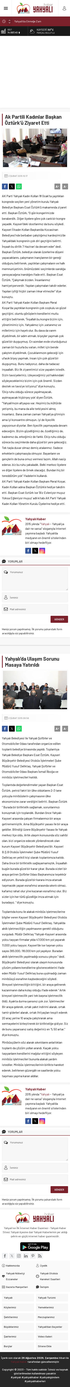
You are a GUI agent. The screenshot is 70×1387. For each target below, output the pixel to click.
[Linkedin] (26, 1256)
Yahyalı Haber (35, 519)
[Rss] (40, 1256)
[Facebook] (5, 1256)
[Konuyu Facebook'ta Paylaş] (5, 186)
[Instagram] (19, 1256)
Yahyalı (45, 524)
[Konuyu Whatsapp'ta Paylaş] (19, 186)
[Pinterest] (33, 1256)
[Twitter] (12, 1256)
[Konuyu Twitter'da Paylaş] (12, 186)
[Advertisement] (35, 73)
